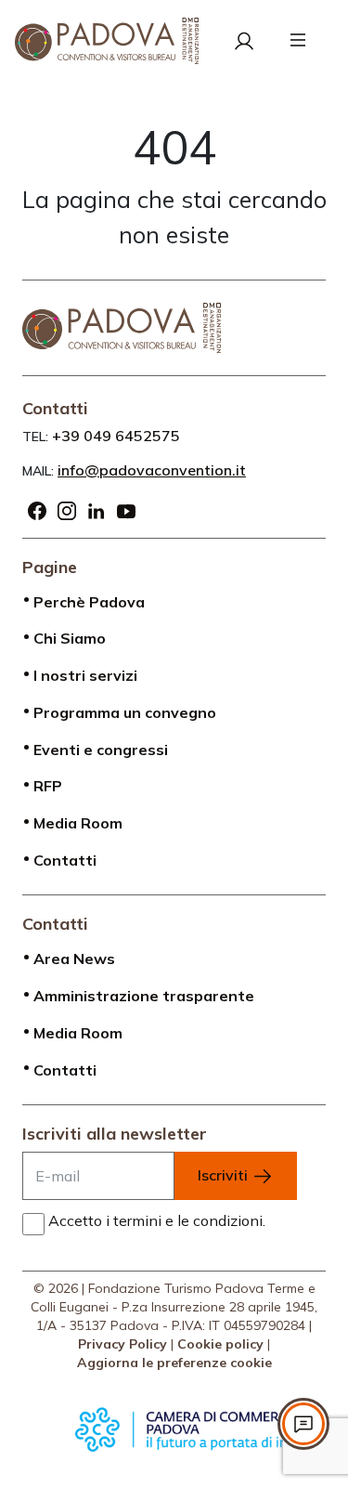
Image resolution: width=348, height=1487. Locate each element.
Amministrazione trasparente (143, 995)
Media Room (77, 823)
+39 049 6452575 (116, 435)
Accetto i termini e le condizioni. (156, 1220)
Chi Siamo (69, 638)
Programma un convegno (124, 712)
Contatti (65, 860)
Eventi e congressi (100, 749)
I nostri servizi (85, 675)
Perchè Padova (89, 602)
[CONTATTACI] (303, 1424)
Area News (74, 958)
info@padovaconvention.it (152, 470)
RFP (47, 785)
